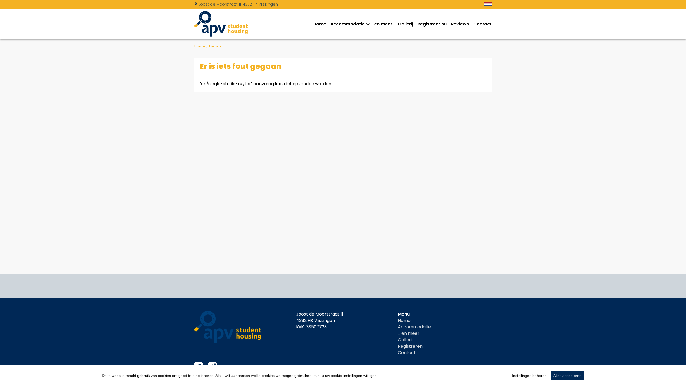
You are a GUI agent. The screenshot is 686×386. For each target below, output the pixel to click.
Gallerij (405, 24)
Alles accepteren (567, 375)
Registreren (410, 346)
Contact (482, 24)
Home (319, 24)
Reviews (460, 24)
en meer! (384, 24)
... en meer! (409, 333)
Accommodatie (347, 24)
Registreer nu (432, 24)
